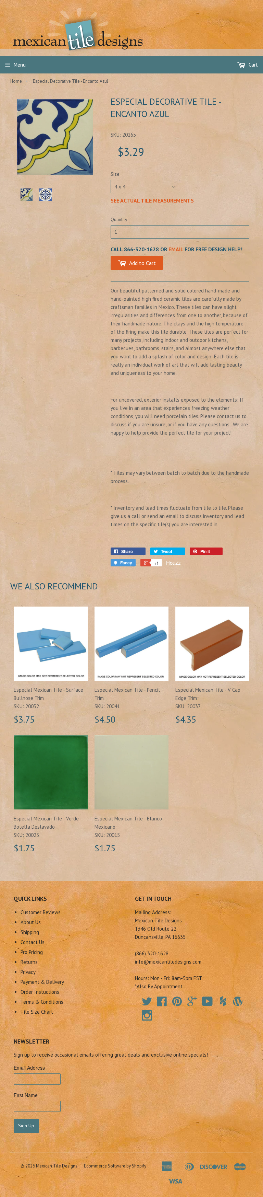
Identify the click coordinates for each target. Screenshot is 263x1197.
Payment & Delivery (42, 982)
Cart (252, 64)
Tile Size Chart (37, 1012)
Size (115, 174)
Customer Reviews (41, 912)
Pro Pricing (32, 952)
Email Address (29, 1067)
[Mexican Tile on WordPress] (238, 1001)
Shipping (30, 932)
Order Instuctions (40, 992)
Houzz (173, 562)
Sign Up (26, 1126)
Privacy (28, 972)
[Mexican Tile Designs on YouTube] (207, 1003)
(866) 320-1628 (151, 953)
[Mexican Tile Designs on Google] (192, 1003)
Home (16, 81)
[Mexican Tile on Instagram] (147, 1015)
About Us (31, 922)
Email (175, 249)
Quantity (119, 219)
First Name (26, 1095)
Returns (29, 962)
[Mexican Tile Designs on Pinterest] (177, 1003)
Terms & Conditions (42, 1002)
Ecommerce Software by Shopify (115, 1166)
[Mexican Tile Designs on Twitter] (147, 1003)
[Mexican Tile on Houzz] (222, 1001)
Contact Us (33, 942)
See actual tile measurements (152, 200)
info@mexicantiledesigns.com (168, 961)
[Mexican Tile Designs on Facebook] (162, 1003)
